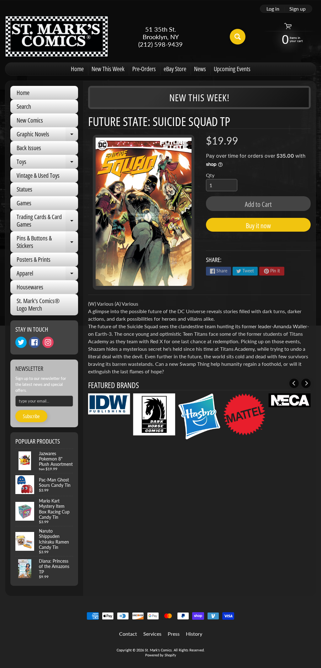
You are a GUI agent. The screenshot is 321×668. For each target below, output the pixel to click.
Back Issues (29, 148)
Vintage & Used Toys (38, 175)
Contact (128, 634)
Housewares (30, 287)
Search (24, 106)
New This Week (108, 69)
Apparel (47, 274)
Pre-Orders (144, 69)
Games (24, 203)
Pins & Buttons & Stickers (47, 242)
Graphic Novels (47, 135)
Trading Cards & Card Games (47, 221)
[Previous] (294, 383)
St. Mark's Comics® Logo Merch (38, 305)
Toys (47, 163)
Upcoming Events (232, 69)
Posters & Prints (33, 259)
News (200, 69)
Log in (272, 8)
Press (174, 634)
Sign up (297, 8)
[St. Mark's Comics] (56, 36)
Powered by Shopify (160, 655)
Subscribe (31, 416)
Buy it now (258, 225)
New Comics (30, 120)
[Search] (237, 37)
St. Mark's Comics (158, 650)
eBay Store (175, 69)
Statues (24, 189)
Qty (210, 175)
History (194, 634)
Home (77, 69)
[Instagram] (48, 342)
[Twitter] (21, 342)
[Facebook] (34, 342)
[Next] (306, 383)
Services (152, 634)
